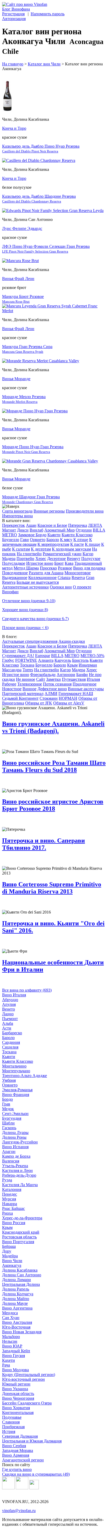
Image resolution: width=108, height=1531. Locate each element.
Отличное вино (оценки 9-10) (28, 600)
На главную (12, 64)
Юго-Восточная (16, 1327)
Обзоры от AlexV (68, 703)
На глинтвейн (29, 554)
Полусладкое (13, 563)
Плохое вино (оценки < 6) (25, 627)
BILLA (99, 530)
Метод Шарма (26, 568)
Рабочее (9, 684)
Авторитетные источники (25, 587)
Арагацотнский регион (23, 1460)
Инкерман (88, 665)
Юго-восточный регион (23, 1379)
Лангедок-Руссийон (20, 1142)
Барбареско (12, 1033)
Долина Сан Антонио (21, 1275)
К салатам (21, 549)
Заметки (53, 679)
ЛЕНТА (95, 525)
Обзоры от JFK (38, 703)
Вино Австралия (17, 1322)
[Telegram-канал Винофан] (8, 1488)
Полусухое (90, 558)
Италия (93, 679)
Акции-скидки (71, 641)
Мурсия (9, 1199)
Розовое (65, 568)
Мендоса (10, 1313)
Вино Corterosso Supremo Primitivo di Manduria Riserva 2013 (51, 888)
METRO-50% (92, 655)
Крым (72, 665)
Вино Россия (13, 1222)
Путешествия (74, 679)
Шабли (8, 1123)
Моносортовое (77, 573)
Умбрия (9, 1080)
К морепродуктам (53, 544)
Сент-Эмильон (15, 1113)
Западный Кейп (16, 1351)
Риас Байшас (13, 1208)
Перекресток (13, 525)
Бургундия (11, 1118)
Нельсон (9, 1341)
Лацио (8, 1014)
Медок (8, 1109)
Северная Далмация (20, 1436)
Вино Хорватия (16, 1408)
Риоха (7, 1213)
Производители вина (85, 511)
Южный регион (16, 1384)
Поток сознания (57, 684)
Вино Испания (15, 1146)
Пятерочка (77, 525)
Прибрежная (13, 1426)
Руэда (7, 1180)
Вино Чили (12, 1260)
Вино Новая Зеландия (21, 1332)
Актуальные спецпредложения (29, 641)
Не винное (25, 679)
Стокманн (49, 698)
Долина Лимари (16, 1279)
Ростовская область (19, 1237)
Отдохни (84, 530)
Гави (24, 539)
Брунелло (10, 539)
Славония (11, 1422)
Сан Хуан (10, 1317)
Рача (6, 1365)
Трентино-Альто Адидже (24, 1075)
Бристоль (80, 660)
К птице (80, 539)
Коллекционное (42, 577)
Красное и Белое (52, 525)
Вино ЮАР (12, 1346)
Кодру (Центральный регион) (28, 1374)
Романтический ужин (62, 554)
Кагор (88, 554)
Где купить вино (17, 1469)
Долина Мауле (15, 1303)
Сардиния (11, 1042)
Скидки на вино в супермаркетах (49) (36, 1474)
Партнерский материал (23, 693)
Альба (7, 1023)
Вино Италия (14, 995)
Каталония (11, 1189)
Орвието (37, 539)
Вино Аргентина (17, 1308)
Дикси (23, 530)
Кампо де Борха (16, 1156)
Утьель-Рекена (15, 1165)
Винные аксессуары (86, 689)
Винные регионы (49, 511)
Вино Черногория (18, 1398)
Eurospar (42, 655)
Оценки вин (61, 587)
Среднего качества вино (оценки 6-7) (35, 618)
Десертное (56, 558)
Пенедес (9, 1194)
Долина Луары (15, 1132)
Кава (69, 563)
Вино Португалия (18, 1241)
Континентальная (18, 1412)
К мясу (66, 539)
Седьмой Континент (20, 698)
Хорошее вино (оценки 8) (25, 609)
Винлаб (36, 530)
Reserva (78, 577)
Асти (6, 1028)
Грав (6, 1104)
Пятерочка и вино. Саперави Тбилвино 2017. (43, 844)
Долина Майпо (15, 1298)
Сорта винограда (17, 511)
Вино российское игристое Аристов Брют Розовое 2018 (52, 805)
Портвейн (25, 558)
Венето (8, 1009)
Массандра (11, 670)
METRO (9, 535)
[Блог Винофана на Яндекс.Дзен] (22, 1488)
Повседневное (15, 573)
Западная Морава (17, 1450)
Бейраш (9, 1246)
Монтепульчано (16, 1071)
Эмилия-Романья (17, 1090)
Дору (6, 1251)
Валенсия (10, 1161)
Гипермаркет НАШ (75, 693)
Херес (40, 558)
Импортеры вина (17, 516)
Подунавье (11, 1417)
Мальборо (11, 1336)
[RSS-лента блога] (34, 1488)
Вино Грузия (13, 1355)
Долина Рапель (15, 1289)
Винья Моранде (16, 378)
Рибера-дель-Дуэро (19, 1175)
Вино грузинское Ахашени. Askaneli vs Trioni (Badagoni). (53, 727)
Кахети (8, 1360)
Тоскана (27, 665)
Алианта (45, 660)
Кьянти (54, 535)
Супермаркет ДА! (18, 655)
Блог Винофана (16, 9)
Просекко (48, 568)
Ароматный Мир (59, 530)
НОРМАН (68, 698)
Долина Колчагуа (17, 1294)
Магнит (9, 530)
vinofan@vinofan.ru (19, 1510)
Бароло (52, 539)
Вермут (73, 558)
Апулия (9, 1004)
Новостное (11, 689)
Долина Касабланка (19, 1270)
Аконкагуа (11, 1265)
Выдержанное (14, 577)
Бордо (7, 1099)
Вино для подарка (89, 568)
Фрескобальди (43, 674)
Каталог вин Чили (44, 64)
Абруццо (10, 999)
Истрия (8, 1431)
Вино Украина (15, 1389)
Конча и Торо (14, 128)
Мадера (8, 558)
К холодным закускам (71, 549)
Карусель (63, 660)
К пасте (77, 544)
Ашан (31, 525)
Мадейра (10, 1256)
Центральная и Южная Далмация (32, 1441)
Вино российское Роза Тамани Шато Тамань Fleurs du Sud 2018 (54, 766)
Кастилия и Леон (17, 1170)
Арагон (8, 1151)
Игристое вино (39, 563)
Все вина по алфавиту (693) (27, 990)
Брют (59, 563)
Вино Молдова (15, 1370)
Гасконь (9, 1128)
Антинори (66, 674)
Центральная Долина (21, 1284)
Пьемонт (10, 1018)
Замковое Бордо (32, 535)
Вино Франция (15, 1094)
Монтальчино (14, 1066)
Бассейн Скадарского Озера (27, 1403)
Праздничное (84, 684)
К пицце (92, 544)
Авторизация (14, 18)
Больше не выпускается (38, 582)
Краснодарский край (20, 1232)
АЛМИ (51, 693)
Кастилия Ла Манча (20, 1184)
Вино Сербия (14, 1445)
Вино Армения (15, 1455)
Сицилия (10, 1047)
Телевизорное (29, 684)
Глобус (8, 660)
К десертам (41, 549)
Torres (28, 670)
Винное (29, 689)
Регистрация (13, 14)
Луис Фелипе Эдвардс (22, 228)
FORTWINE (26, 660)
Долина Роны (14, 1137)
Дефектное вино (52, 689)
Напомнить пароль (47, 14)
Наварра (9, 1203)
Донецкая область (18, 1393)
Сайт (40, 679)
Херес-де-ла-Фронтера (22, 1218)
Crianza (64, 577)
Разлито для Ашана (46, 573)
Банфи (82, 674)
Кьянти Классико (77, 535)
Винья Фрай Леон (18, 278)
